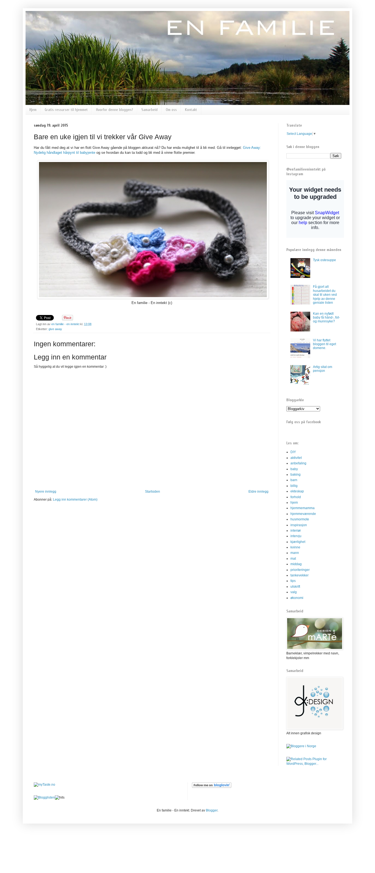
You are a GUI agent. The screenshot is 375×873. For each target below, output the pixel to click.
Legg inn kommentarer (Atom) (75, 499)
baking (295, 474)
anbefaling (298, 463)
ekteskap (297, 491)
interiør (295, 530)
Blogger (211, 810)
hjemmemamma (302, 508)
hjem (294, 502)
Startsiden (152, 491)
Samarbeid (149, 109)
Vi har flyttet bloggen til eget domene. (324, 344)
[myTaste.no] (44, 784)
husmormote (299, 519)
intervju (295, 536)
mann (294, 553)
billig (294, 486)
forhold (295, 497)
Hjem (33, 109)
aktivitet (296, 458)
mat (293, 558)
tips (293, 581)
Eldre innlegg (258, 491)
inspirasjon (298, 525)
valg (293, 592)
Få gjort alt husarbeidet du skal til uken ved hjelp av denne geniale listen (325, 295)
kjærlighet (297, 542)
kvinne (295, 547)
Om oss (171, 109)
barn (293, 480)
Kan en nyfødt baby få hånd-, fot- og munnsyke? (326, 317)
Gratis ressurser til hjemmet (66, 109)
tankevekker (299, 575)
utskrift (295, 586)
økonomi (296, 598)
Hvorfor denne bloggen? (114, 109)
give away (55, 329)
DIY (293, 452)
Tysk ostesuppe (324, 260)
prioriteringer (300, 570)
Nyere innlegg (45, 491)
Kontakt (191, 109)
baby (294, 469)
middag (296, 564)
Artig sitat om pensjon (322, 369)
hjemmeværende (303, 514)
